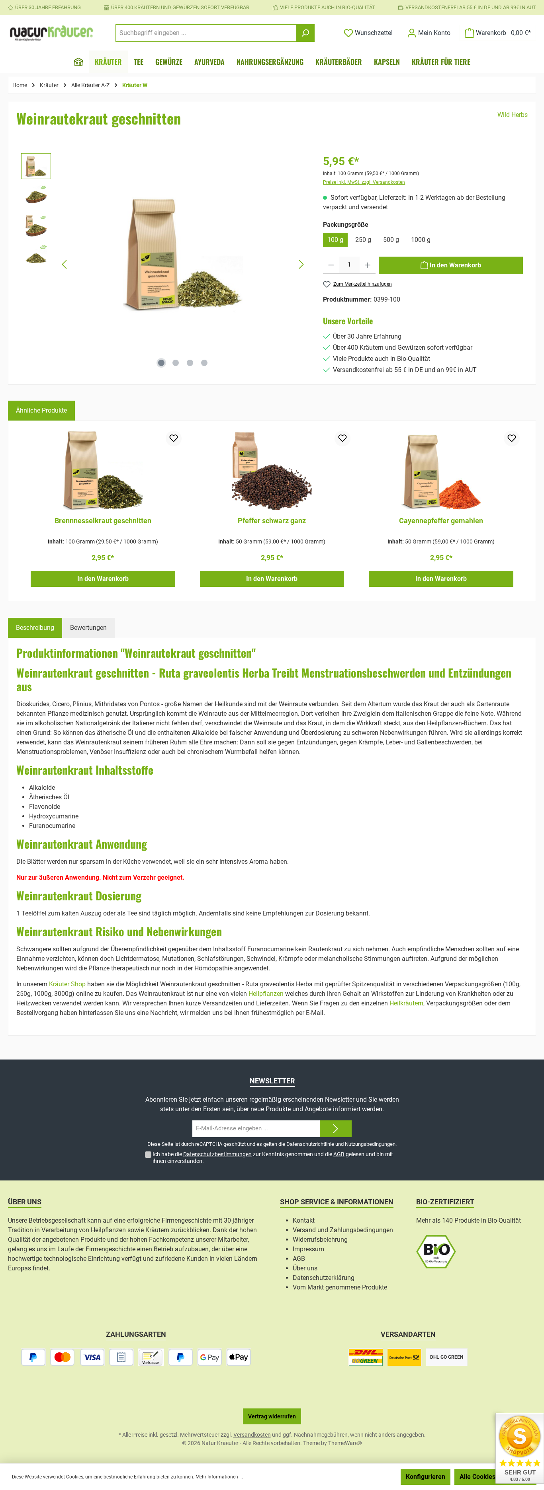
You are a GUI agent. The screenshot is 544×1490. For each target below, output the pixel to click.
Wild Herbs (512, 115)
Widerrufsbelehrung (320, 1239)
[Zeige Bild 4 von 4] (204, 363)
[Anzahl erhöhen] (368, 265)
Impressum (308, 1249)
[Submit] (336, 1128)
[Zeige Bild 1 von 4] (161, 363)
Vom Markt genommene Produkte (340, 1287)
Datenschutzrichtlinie (310, 1144)
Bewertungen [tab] (88, 627)
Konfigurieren (425, 1476)
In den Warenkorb (103, 578)
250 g (363, 239)
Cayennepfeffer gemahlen (441, 520)
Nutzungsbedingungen (370, 1144)
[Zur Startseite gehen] (52, 33)
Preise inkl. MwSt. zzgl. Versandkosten (364, 182)
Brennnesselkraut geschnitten (103, 520)
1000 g (421, 239)
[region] (164, 264)
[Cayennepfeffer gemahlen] (441, 470)
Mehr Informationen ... (219, 1477)
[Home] (78, 62)
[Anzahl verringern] (331, 265)
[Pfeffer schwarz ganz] (272, 470)
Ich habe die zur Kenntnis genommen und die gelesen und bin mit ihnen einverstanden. (273, 1157)
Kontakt (304, 1220)
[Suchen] (305, 33)
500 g (391, 239)
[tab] (35, 628)
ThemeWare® (345, 1443)
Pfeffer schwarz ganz (272, 520)
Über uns (305, 1268)
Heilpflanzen (266, 993)
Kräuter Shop (67, 984)
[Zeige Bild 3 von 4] (190, 363)
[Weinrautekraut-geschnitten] (183, 252)
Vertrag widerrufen (272, 1416)
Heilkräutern (406, 1003)
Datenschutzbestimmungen (217, 1154)
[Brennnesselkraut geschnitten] (103, 470)
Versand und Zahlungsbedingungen (343, 1230)
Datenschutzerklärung (323, 1278)
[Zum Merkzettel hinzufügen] (174, 438)
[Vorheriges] (65, 264)
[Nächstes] (301, 264)
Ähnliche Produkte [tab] (41, 410)
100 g (335, 239)
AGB (338, 1154)
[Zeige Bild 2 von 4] (175, 363)
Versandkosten (252, 1435)
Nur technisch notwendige (354, 1476)
